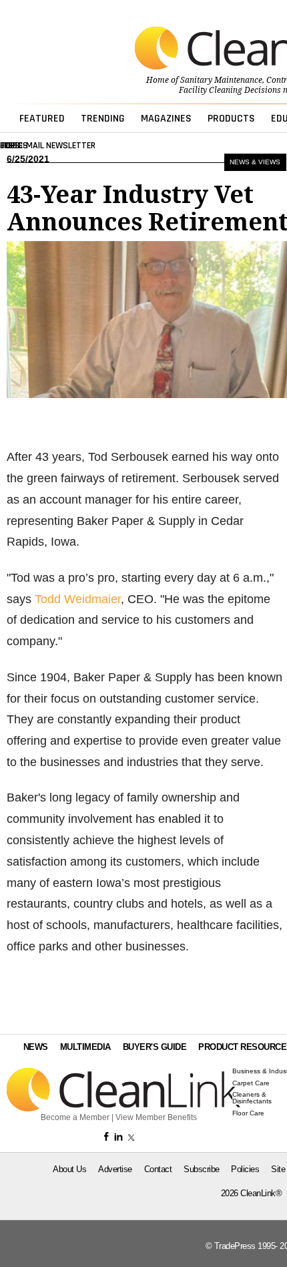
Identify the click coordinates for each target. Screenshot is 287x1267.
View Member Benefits (156, 1117)
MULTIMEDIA (85, 1047)
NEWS (35, 1047)
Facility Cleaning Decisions (230, 90)
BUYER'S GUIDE (155, 1047)
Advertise (115, 1169)
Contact (158, 1169)
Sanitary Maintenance (221, 80)
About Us (69, 1169)
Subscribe (202, 1169)
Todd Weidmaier (78, 599)
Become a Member (75, 1117)
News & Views (255, 162)
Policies (245, 1169)
